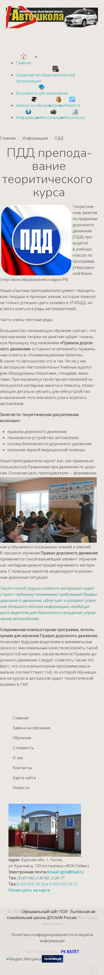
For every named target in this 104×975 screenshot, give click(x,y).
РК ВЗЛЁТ (70, 951)
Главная (7, 138)
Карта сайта (24, 777)
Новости (21, 787)
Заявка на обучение (31, 728)
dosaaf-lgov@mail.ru (65, 872)
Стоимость (23, 747)
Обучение (22, 737)
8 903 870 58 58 (31, 884)
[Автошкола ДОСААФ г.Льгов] (52, 17)
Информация (35, 138)
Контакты (22, 767)
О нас (18, 757)
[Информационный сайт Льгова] (52, 959)
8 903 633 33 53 (63, 884)
